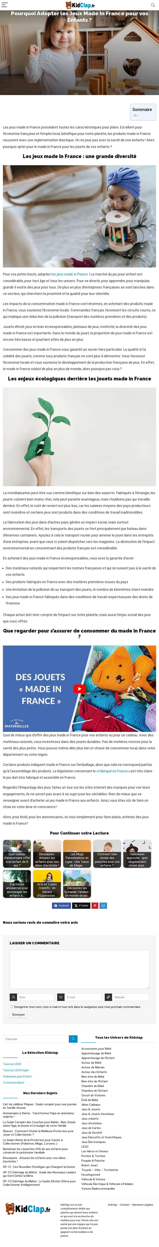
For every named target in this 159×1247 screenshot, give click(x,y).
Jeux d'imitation (91, 1123)
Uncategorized (90, 1174)
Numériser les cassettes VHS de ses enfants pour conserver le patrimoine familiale (35, 1150)
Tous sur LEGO (12, 1064)
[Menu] (4, 5)
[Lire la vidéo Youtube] (79, 689)
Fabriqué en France (113, 771)
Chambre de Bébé (92, 1086)
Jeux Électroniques (93, 1142)
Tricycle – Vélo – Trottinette (99, 1170)
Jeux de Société (91, 1132)
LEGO (84, 1146)
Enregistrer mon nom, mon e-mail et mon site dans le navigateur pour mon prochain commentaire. (77, 1007)
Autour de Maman (93, 1067)
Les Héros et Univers (94, 1151)
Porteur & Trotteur (93, 1156)
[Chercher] (73, 1039)
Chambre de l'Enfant (94, 1090)
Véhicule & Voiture (93, 1179)
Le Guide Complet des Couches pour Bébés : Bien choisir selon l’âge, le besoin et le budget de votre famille (39, 1123)
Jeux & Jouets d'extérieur (97, 1114)
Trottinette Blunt (13, 1082)
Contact (125, 1204)
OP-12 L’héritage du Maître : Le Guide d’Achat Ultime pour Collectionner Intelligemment (39, 1183)
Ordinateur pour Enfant (17, 1076)
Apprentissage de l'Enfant (98, 1058)
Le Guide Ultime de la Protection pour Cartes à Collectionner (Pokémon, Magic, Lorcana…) (33, 1141)
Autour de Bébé (91, 1062)
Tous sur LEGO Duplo (16, 1070)
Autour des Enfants (94, 1072)
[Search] (153, 5)
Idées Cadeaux (85, 30)
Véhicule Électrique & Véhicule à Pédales (107, 1184)
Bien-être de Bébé (92, 1076)
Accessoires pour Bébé (96, 1048)
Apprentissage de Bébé (96, 1053)
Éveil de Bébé (89, 1100)
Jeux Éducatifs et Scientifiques (101, 1137)
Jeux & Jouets (90, 1109)
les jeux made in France (69, 274)
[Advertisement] (79, 63)
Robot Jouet (89, 1165)
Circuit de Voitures (93, 1095)
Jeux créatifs (90, 1118)
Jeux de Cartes (91, 1128)
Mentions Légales (142, 1204)
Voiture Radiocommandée (98, 1188)
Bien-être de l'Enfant (94, 1081)
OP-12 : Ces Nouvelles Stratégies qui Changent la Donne (39, 1167)
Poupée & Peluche (93, 1160)
